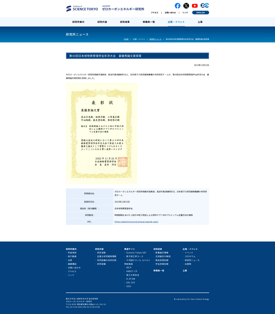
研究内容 (102, 21)
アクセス (154, 12)
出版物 (188, 263)
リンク (185, 12)
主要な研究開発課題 (106, 256)
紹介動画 (72, 256)
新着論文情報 (162, 252)
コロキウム (190, 256)
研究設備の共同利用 (106, 260)
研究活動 (101, 252)
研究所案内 (78, 21)
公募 (200, 21)
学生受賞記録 (162, 263)
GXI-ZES (130, 282)
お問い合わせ (170, 12)
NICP (128, 267)
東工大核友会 (132, 274)
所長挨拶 (72, 252)
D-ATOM (130, 278)
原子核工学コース (134, 256)
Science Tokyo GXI (136, 252)
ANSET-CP (131, 271)
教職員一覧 (149, 21)
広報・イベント (176, 21)
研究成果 (125, 21)
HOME (126, 39)
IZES (128, 286)
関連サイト (129, 249)
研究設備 (101, 263)
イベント (189, 252)
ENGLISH (201, 12)
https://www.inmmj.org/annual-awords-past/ (136, 221)
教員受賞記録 (162, 260)
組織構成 (72, 263)
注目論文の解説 (163, 256)
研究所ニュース (155, 39)
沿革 (70, 260)
